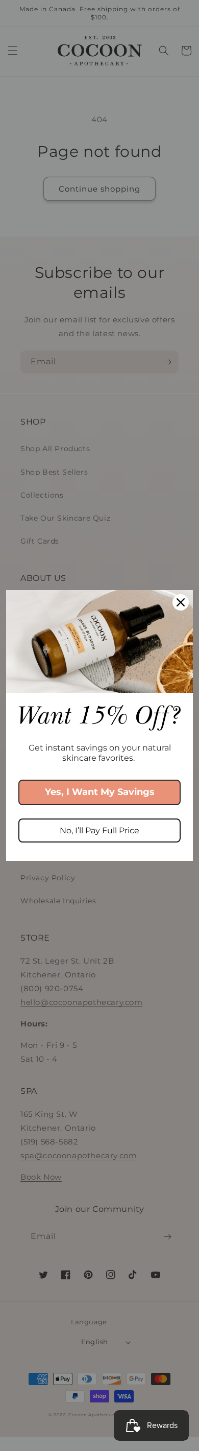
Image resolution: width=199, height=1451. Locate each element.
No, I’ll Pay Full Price (99, 830)
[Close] (180, 602)
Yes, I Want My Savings (100, 792)
